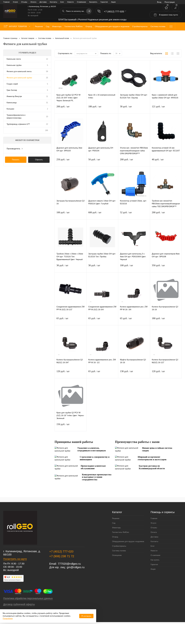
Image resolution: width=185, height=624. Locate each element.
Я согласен (86, 616)
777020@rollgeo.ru (69, 563)
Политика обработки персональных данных (28, 598)
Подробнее (8, 618)
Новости (70, 2)
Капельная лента (14, 59)
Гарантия (104, 2)
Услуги (15, 2)
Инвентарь (116, 528)
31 (47, 103)
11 (47, 96)
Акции (113, 2)
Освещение (117, 555)
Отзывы (24, 2)
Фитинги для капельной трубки (19, 78)
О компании (81, 2)
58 (47, 71)
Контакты (53, 2)
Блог (62, 2)
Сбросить (39, 160)
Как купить (93, 2)
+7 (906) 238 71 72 (61, 556)
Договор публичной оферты (19, 604)
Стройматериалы (119, 546)
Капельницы (12, 103)
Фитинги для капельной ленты (19, 71)
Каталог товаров (18, 26)
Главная (6, 2)
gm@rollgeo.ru (76, 567)
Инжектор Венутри (14, 96)
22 (47, 124)
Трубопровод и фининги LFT (18, 124)
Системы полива (119, 551)
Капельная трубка (14, 65)
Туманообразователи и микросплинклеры (16, 116)
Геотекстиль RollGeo (120, 532)
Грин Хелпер (12, 90)
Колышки (10, 109)
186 (46, 130)
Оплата (33, 2)
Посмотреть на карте (15, 559)
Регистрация (170, 2)
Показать (15, 160)
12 (47, 59)
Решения (115, 518)
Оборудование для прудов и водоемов (128, 541)
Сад (113, 523)
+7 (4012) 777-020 (61, 551)
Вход (159, 2)
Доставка (43, 2)
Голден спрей (12, 84)
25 (47, 78)
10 (47, 117)
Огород (115, 537)
